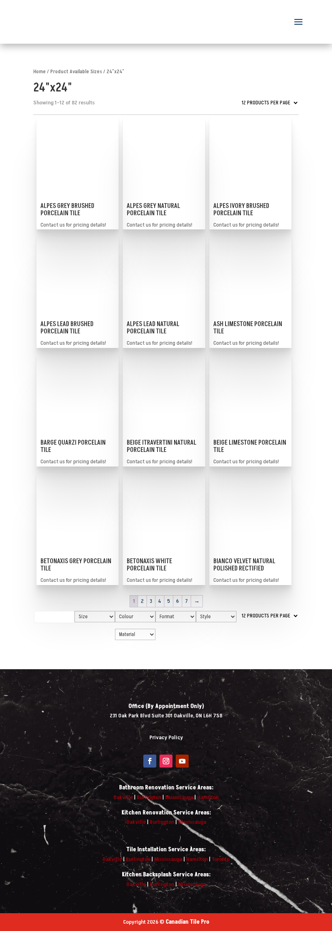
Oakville (123, 797)
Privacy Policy (166, 737)
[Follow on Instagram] (166, 761)
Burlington (149, 797)
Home (39, 71)
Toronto (221, 859)
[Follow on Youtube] (182, 761)
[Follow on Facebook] (149, 761)
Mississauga (179, 797)
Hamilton (208, 797)
